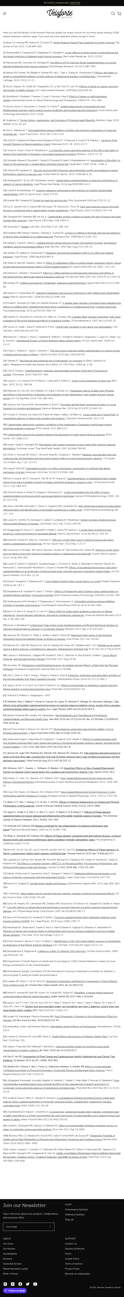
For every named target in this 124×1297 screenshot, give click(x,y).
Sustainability (10, 1253)
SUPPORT (70, 1238)
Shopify (118, 1287)
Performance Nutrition (76, 1209)
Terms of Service (74, 1263)
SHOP (68, 1204)
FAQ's (68, 1253)
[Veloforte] (62, 13)
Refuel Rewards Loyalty (15, 1268)
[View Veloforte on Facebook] (19, 1284)
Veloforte (100, 1287)
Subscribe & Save (12, 1263)
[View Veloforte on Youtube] (34, 1284)
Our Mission (9, 1248)
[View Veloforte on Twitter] (27, 1284)
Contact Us (71, 1243)
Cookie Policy (72, 1258)
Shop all (69, 1219)
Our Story (8, 1243)
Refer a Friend (10, 1273)
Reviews (7, 1258)
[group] (62, 3)
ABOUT (7, 1238)
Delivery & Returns (75, 1248)
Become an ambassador (77, 1273)
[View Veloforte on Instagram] (5, 1284)
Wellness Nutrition (75, 1214)
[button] (113, 13)
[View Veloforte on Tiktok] (12, 1284)
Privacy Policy (72, 1268)
